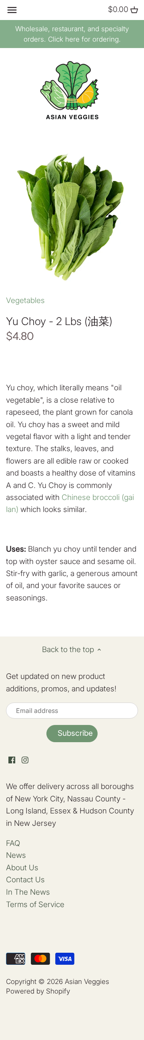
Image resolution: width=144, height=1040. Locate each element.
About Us (22, 867)
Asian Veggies (87, 981)
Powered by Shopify (38, 991)
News (16, 855)
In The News (28, 892)
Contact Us (25, 879)
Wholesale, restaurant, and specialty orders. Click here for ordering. (72, 34)
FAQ (13, 843)
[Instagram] (25, 760)
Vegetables (25, 300)
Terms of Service (35, 904)
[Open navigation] (12, 10)
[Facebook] (11, 760)
